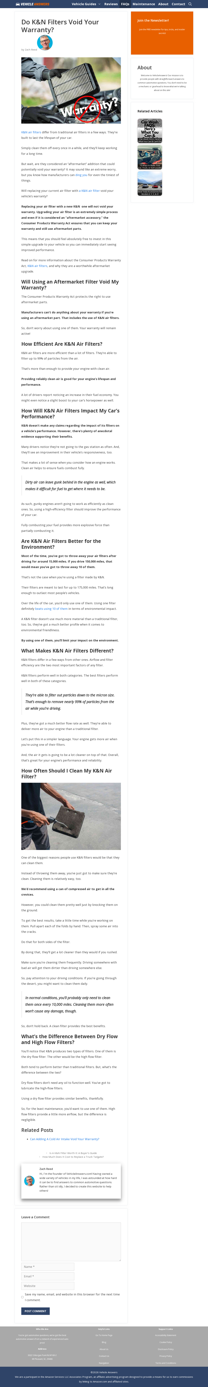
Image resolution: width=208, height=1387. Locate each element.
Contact (178, 4)
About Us (104, 1349)
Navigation (104, 1363)
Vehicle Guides (84, 4)
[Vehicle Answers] (33, 4)
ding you (81, 175)
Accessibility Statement (165, 1335)
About (163, 4)
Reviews (111, 4)
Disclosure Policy (166, 1349)
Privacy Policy (166, 1356)
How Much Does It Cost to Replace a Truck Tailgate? (73, 1156)
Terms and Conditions (166, 1363)
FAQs (125, 4)
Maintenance (144, 4)
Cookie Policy (166, 1342)
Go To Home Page (104, 1335)
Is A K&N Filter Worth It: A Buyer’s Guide (73, 1153)
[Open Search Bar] (190, 4)
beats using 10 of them (51, 609)
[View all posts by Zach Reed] (45, 49)
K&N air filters (31, 132)
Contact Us (104, 1356)
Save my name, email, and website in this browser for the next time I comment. (72, 1297)
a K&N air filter (89, 191)
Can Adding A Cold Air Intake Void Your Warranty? (64, 1139)
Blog (104, 1342)
